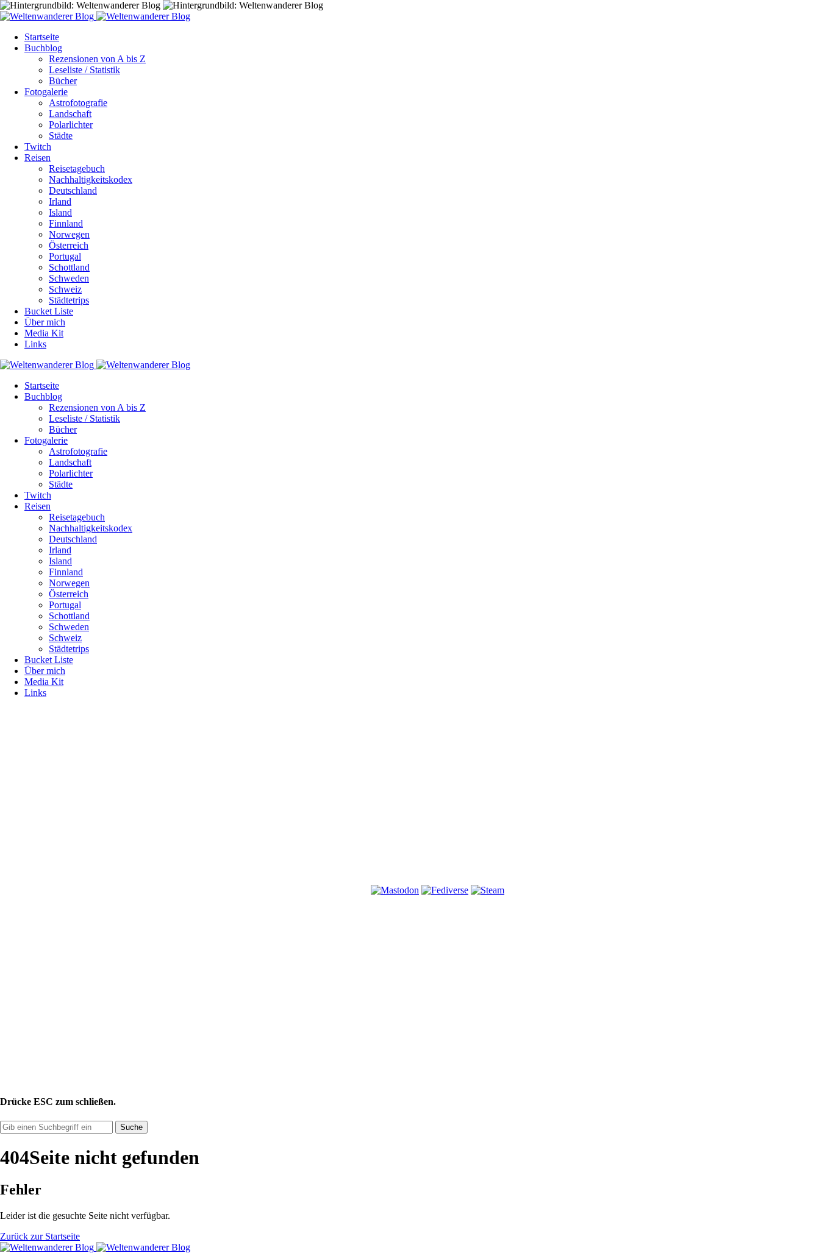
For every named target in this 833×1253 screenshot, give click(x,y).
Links (35, 344)
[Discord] (91, 890)
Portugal (65, 256)
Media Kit (43, 333)
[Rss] (647, 796)
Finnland (66, 223)
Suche (131, 1127)
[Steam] (487, 890)
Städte (61, 135)
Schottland (69, 267)
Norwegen (69, 234)
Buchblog (43, 48)
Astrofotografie (78, 103)
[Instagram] (276, 796)
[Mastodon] (395, 890)
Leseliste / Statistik (84, 70)
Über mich (44, 322)
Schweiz (65, 289)
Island (60, 212)
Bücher (63, 81)
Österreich (68, 245)
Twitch (37, 146)
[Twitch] (276, 890)
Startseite (41, 37)
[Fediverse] (444, 890)
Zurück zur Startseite (40, 1236)
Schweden (69, 278)
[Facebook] (91, 796)
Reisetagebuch (77, 168)
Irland (60, 201)
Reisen (37, 157)
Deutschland (73, 190)
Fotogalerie (46, 92)
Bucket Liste (48, 311)
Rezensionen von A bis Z (97, 59)
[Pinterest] (462, 796)
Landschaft (70, 113)
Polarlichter (71, 124)
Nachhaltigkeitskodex (90, 179)
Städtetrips (69, 300)
